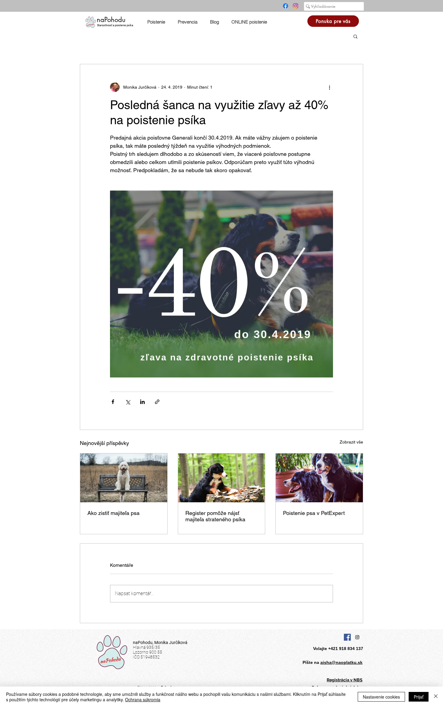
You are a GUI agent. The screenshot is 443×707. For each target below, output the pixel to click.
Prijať (418, 697)
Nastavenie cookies (381, 697)
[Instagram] (295, 5)
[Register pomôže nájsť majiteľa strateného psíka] (221, 477)
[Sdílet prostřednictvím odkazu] (157, 402)
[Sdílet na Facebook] (113, 402)
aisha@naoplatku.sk (341, 662)
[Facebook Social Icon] (347, 637)
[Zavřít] (435, 696)
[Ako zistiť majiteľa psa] (123, 477)
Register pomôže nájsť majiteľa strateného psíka (215, 516)
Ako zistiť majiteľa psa (113, 513)
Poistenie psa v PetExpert (314, 513)
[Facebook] (285, 5)
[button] (355, 36)
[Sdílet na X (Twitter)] (127, 402)
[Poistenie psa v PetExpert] (319, 477)
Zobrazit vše (351, 442)
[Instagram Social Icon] (357, 637)
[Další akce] (329, 87)
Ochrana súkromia (142, 699)
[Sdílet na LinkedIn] (142, 402)
